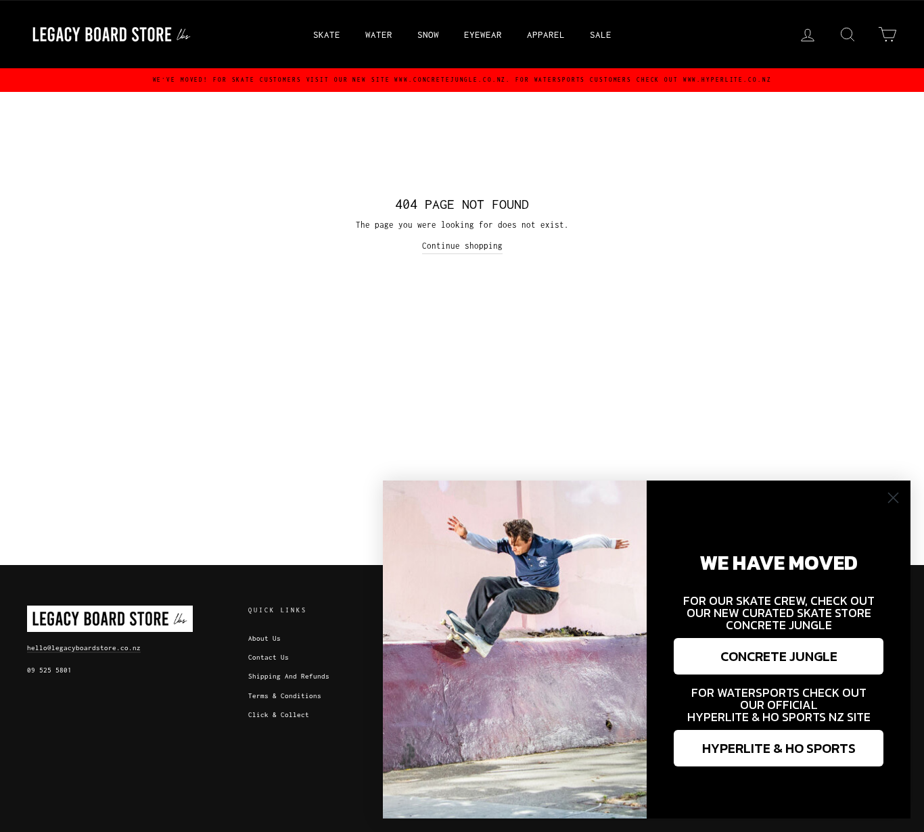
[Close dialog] (893, 498)
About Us (264, 638)
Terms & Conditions (284, 696)
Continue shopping (462, 245)
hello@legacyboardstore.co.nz (84, 648)
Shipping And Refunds (288, 676)
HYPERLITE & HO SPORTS (779, 748)
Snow (428, 34)
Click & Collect (278, 714)
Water (378, 34)
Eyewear (483, 34)
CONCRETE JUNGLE (778, 656)
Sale (600, 34)
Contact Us (268, 657)
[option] (462, 80)
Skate (326, 34)
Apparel (546, 34)
